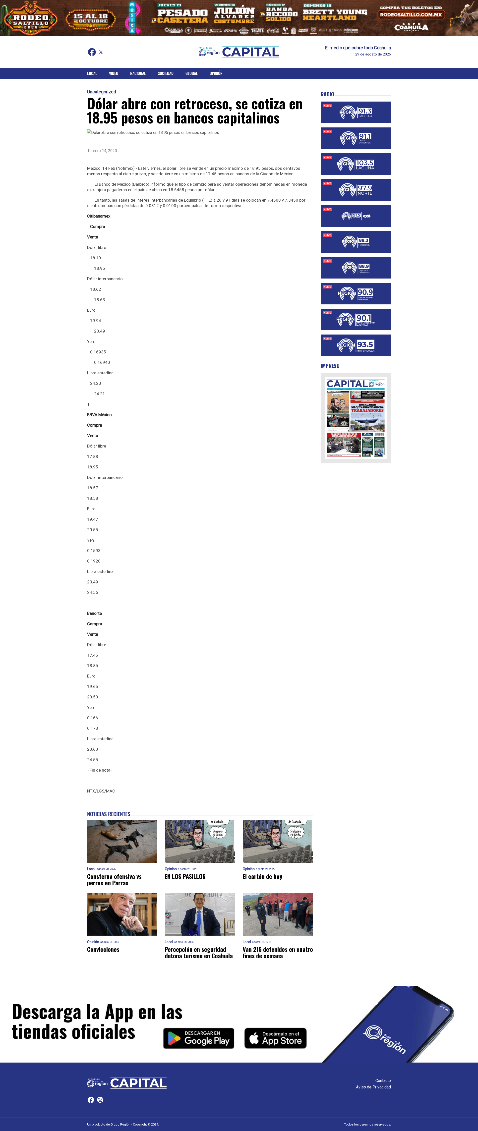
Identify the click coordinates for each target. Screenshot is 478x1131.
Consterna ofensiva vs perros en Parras (114, 879)
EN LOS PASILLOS (185, 876)
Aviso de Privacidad (373, 1087)
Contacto (383, 1080)
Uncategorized (101, 91)
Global (191, 73)
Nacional (138, 73)
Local (92, 73)
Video (113, 73)
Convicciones (103, 949)
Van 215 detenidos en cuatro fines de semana (278, 952)
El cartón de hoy (262, 876)
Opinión (216, 73)
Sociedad (166, 73)
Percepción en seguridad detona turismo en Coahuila (199, 952)
